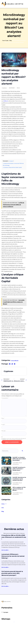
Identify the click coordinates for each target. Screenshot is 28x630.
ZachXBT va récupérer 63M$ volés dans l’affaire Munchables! (19, 459)
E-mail (3, 424)
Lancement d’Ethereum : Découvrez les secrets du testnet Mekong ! (12, 556)
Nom (2, 418)
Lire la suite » (5, 550)
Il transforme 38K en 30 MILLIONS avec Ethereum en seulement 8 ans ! (13, 537)
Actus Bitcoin (14, 360)
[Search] (22, 451)
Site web (3, 430)
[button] (10, 364)
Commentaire (5, 398)
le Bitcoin (5, 101)
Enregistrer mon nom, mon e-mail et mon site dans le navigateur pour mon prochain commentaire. (13, 439)
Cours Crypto (5, 40)
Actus (3, 504)
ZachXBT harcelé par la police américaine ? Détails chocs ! (19, 469)
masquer (11, 161)
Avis (2, 507)
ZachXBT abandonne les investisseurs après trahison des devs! (19, 479)
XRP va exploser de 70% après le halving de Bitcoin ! (19, 489)
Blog (10, 40)
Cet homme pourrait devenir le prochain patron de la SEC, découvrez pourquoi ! (12, 573)
